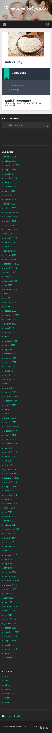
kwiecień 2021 (10, 379)
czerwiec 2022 (10, 332)
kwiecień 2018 (10, 503)
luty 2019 (8, 461)
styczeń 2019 (10, 465)
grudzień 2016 (10, 572)
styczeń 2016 (10, 619)
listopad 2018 (10, 473)
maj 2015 (8, 653)
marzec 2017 (9, 559)
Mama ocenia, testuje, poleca (26, 8)
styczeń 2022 (10, 354)
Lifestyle (8, 689)
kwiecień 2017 (10, 555)
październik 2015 (11, 632)
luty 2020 (8, 414)
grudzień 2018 (10, 469)
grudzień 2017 (10, 521)
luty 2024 (8, 247)
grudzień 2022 (10, 306)
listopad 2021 (10, 362)
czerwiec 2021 (10, 375)
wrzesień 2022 (10, 319)
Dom (6, 676)
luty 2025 (8, 195)
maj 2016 (8, 602)
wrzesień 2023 (10, 268)
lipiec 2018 (9, 491)
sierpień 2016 (10, 589)
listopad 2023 (10, 259)
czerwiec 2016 (10, 598)
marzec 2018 (9, 508)
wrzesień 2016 (10, 585)
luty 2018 (8, 512)
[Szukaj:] (26, 125)
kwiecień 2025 (10, 187)
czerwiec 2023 (10, 281)
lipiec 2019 (9, 439)
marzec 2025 (9, 191)
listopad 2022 (10, 311)
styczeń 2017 (10, 568)
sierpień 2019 (10, 435)
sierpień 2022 (10, 324)
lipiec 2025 (9, 174)
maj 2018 (8, 499)
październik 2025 (11, 165)
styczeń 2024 (10, 251)
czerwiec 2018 (10, 495)
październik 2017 (11, 529)
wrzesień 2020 (10, 401)
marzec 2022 (9, 345)
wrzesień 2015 (10, 636)
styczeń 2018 (10, 516)
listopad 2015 (10, 628)
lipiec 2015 (9, 645)
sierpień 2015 (10, 640)
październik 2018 (11, 478)
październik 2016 (11, 580)
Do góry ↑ (45, 728)
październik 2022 (11, 315)
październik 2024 (11, 212)
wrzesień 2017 (10, 533)
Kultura (7, 685)
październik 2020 (11, 396)
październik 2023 (11, 264)
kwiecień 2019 (10, 452)
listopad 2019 (10, 422)
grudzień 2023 (10, 255)
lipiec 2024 (9, 225)
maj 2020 (8, 409)
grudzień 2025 (10, 157)
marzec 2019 (9, 456)
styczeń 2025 (10, 199)
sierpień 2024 (10, 221)
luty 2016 (8, 615)
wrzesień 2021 (10, 366)
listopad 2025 (10, 161)
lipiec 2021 (9, 371)
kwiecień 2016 (10, 606)
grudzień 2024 (10, 204)
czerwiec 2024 (10, 229)
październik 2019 (11, 426)
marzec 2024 (9, 242)
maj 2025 (8, 182)
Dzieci (6, 680)
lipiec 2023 (9, 276)
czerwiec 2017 (10, 546)
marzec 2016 (9, 611)
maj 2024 (8, 234)
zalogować (21, 103)
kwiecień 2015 (10, 658)
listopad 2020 (10, 392)
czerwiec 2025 (10, 178)
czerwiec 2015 (10, 649)
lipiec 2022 (9, 328)
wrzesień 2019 (10, 431)
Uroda (6, 702)
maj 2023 (8, 285)
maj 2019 (8, 448)
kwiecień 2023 (10, 289)
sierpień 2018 (10, 486)
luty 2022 (8, 349)
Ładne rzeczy (9, 693)
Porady (7, 698)
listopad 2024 (10, 208)
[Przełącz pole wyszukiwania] (47, 24)
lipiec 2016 (9, 593)
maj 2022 (8, 336)
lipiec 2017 (9, 542)
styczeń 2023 (10, 302)
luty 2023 (8, 298)
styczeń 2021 (10, 388)
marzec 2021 (9, 383)
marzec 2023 (9, 294)
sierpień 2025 (10, 169)
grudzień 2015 (10, 623)
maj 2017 (8, 551)
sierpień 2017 (10, 538)
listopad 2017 (10, 525)
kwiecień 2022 (10, 341)
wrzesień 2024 (10, 216)
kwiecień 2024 (10, 238)
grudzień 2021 (10, 358)
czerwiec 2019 (10, 443)
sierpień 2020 (10, 405)
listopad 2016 (10, 576)
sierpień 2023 (10, 272)
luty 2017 (8, 563)
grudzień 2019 (10, 418)
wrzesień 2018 (10, 482)
